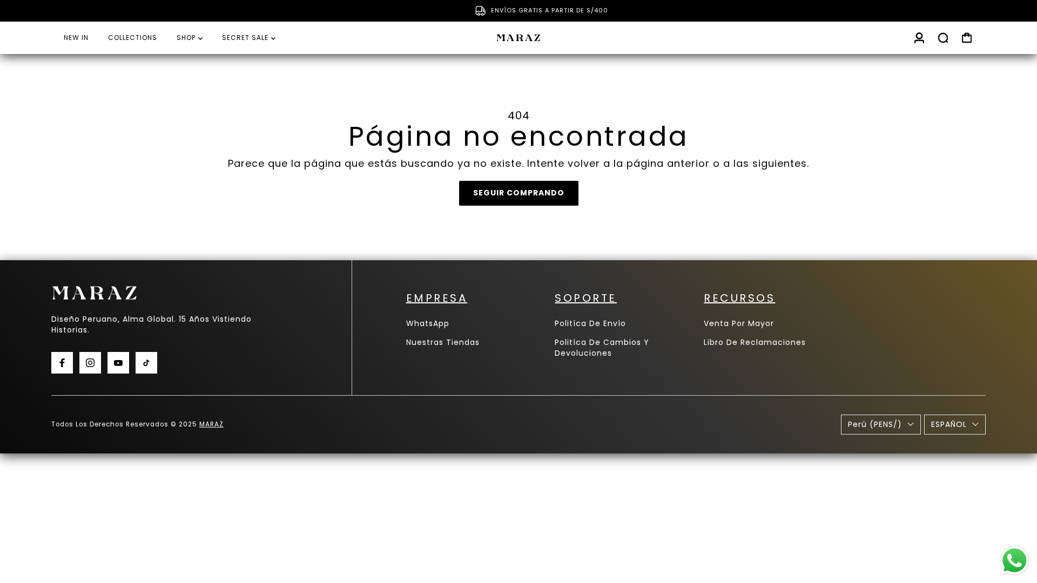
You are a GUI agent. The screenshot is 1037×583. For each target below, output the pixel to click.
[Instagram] (90, 363)
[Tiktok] (146, 363)
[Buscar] (943, 38)
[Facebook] (62, 363)
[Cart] (967, 38)
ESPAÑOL (949, 424)
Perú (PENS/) (875, 424)
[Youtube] (118, 363)
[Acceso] (919, 38)
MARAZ (211, 424)
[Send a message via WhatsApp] (1015, 561)
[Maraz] (518, 37)
